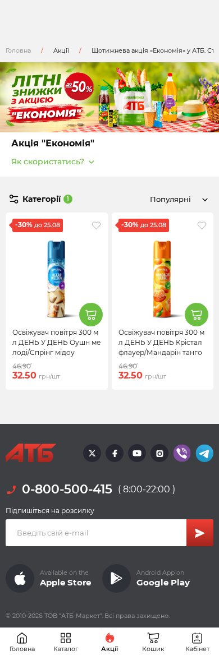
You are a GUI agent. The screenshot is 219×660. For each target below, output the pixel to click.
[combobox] (176, 199)
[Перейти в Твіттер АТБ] (92, 453)
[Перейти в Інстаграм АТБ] (159, 453)
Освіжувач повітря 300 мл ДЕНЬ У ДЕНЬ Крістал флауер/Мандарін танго (161, 342)
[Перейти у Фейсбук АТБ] (115, 453)
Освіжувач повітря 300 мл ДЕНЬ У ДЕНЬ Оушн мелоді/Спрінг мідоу (56, 342)
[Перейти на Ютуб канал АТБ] (137, 453)
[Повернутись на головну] (31, 453)
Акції (61, 50)
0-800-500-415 (67, 489)
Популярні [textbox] (170, 199)
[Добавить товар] (91, 314)
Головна (18, 50)
